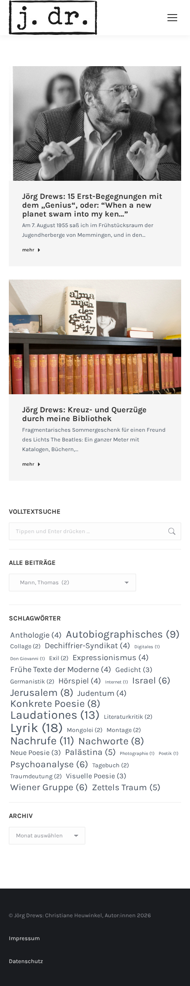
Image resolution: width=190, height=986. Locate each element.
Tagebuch (110, 765)
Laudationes (55, 715)
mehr (28, 250)
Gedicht (133, 669)
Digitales (147, 647)
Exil (58, 658)
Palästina (90, 752)
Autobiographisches (123, 634)
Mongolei (85, 730)
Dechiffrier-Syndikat (87, 645)
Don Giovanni (27, 658)
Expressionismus (110, 657)
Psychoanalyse (49, 764)
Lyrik (36, 727)
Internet (116, 682)
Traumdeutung (36, 776)
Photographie (137, 753)
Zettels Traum (126, 787)
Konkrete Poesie (55, 704)
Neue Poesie (35, 752)
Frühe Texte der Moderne (60, 669)
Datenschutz (26, 961)
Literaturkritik (128, 717)
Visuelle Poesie (96, 776)
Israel (151, 680)
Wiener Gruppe (49, 787)
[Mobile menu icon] (172, 17)
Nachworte (111, 741)
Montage (123, 730)
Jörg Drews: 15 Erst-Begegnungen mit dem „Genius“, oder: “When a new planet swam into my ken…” (92, 205)
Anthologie (36, 635)
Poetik (169, 753)
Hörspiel (79, 681)
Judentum (102, 693)
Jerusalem (41, 693)
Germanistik (32, 681)
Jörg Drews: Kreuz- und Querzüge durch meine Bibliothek (84, 414)
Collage (25, 646)
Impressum (24, 938)
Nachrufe (42, 741)
